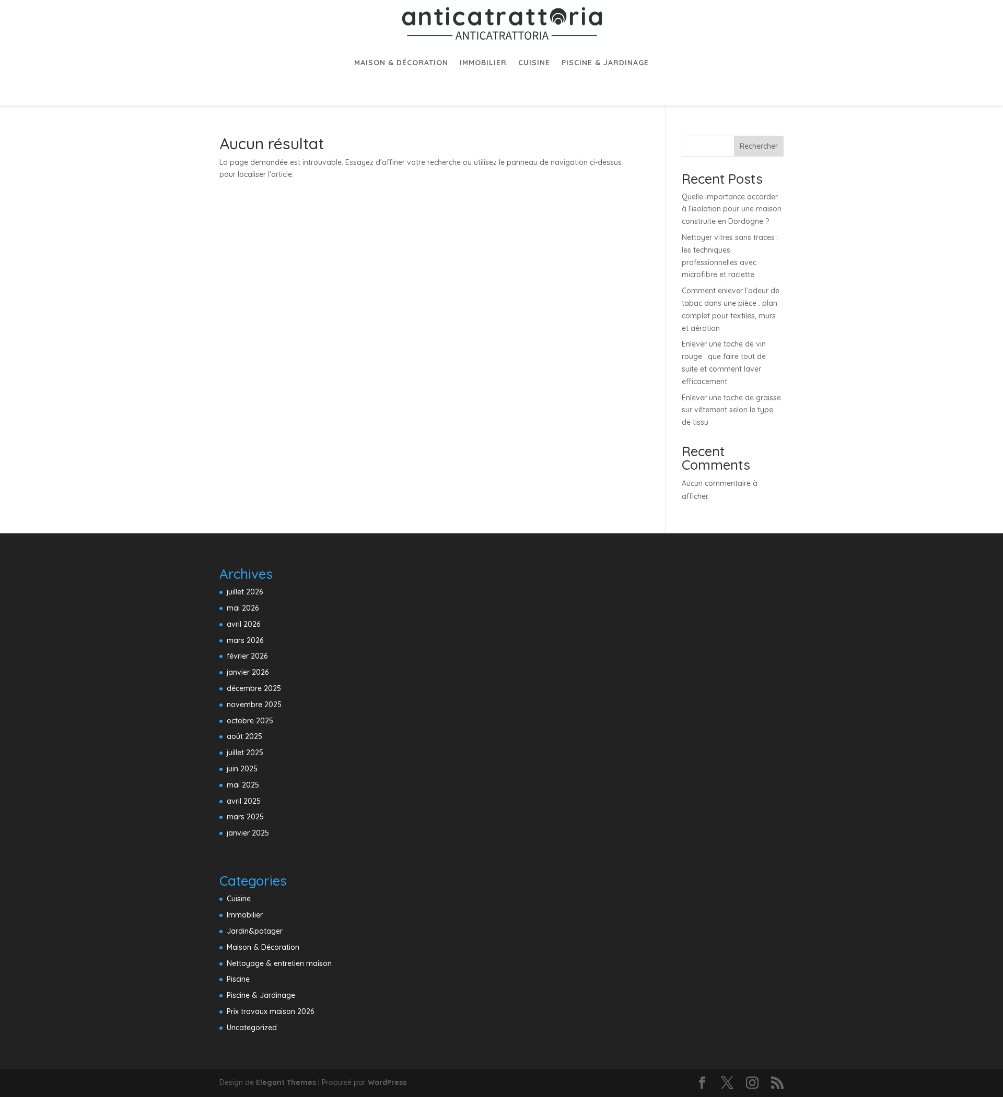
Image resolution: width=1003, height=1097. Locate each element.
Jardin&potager (255, 931)
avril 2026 (243, 624)
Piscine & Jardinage (605, 62)
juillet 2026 (245, 592)
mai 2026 (243, 608)
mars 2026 (245, 640)
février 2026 (247, 656)
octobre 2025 (250, 720)
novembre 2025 (254, 704)
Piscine (238, 979)
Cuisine (534, 62)
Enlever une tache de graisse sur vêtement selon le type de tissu (731, 410)
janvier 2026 (248, 672)
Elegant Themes (286, 1082)
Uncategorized (252, 1027)
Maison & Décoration (401, 62)
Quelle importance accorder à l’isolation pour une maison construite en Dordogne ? (732, 209)
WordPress (387, 1082)
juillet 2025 (245, 752)
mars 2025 (245, 816)
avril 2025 (244, 801)
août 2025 (244, 736)
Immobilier (483, 62)
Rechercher (759, 146)
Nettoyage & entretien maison (279, 963)
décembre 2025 (254, 688)
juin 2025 (242, 768)
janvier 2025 (248, 833)
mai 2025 (243, 785)
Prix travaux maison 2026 (270, 1011)
